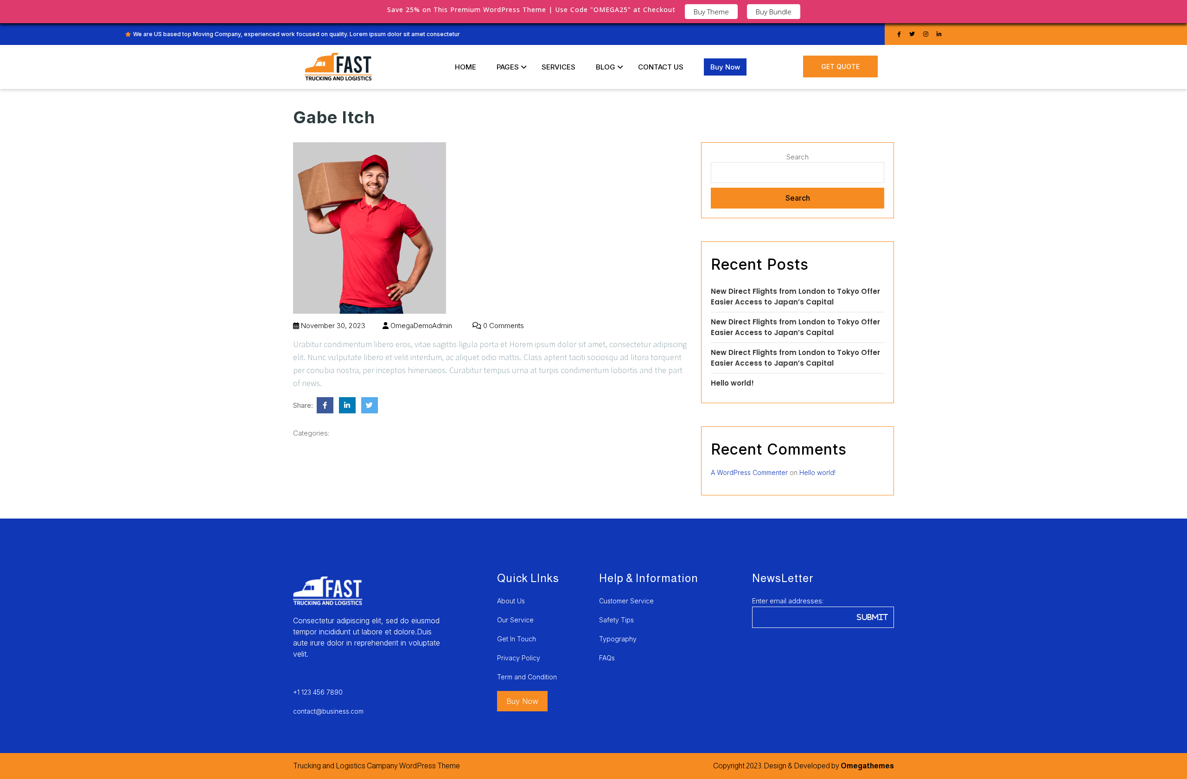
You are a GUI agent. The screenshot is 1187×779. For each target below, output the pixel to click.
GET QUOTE (840, 66)
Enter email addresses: (787, 600)
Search (797, 156)
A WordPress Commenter (749, 472)
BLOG (605, 67)
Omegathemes (866, 766)
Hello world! (732, 383)
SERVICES (558, 67)
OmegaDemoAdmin (420, 325)
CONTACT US (660, 67)
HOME (465, 67)
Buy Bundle (773, 11)
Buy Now (725, 67)
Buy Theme (711, 11)
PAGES (508, 67)
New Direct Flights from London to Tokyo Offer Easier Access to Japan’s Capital (795, 296)
